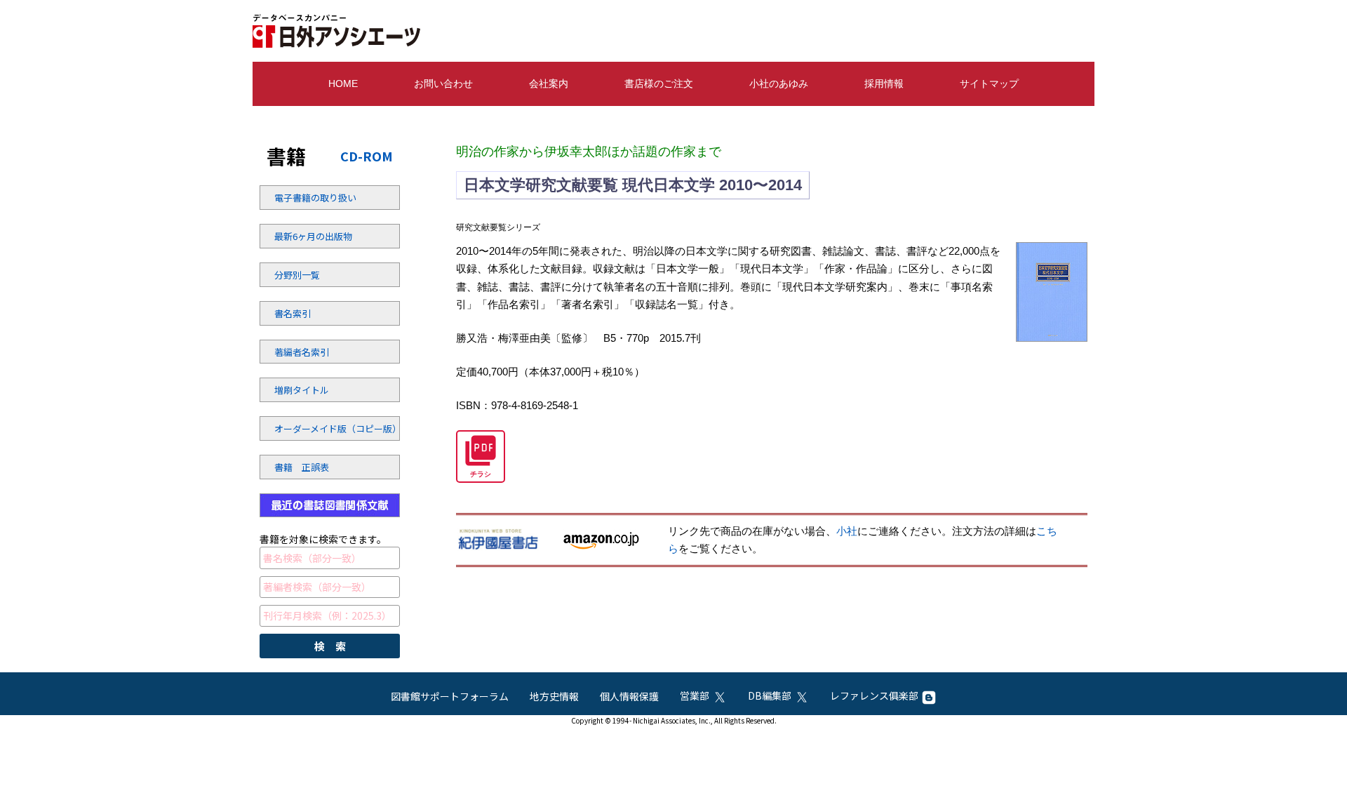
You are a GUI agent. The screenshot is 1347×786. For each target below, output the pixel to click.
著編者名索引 (301, 352)
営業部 (694, 695)
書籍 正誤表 (301, 467)
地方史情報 (554, 696)
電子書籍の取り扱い (312, 197)
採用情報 (884, 83)
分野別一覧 (297, 274)
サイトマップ (989, 83)
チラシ (480, 474)
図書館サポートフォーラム (450, 696)
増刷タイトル (301, 390)
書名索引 (292, 313)
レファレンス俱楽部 (874, 695)
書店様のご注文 (658, 83)
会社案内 (548, 83)
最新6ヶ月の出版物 (312, 236)
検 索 (330, 646)
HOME (343, 83)
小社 (846, 531)
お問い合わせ (443, 83)
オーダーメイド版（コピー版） (312, 428)
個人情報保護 (629, 696)
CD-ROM (366, 156)
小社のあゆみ (778, 83)
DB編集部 (769, 695)
